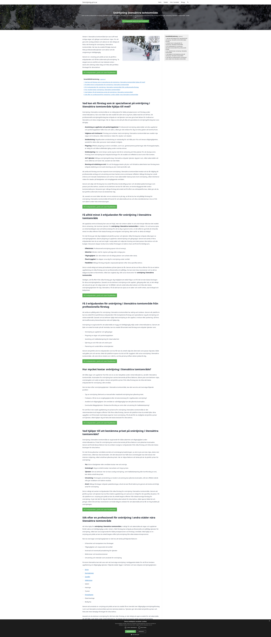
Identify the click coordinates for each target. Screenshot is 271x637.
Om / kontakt (174, 2)
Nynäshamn (89, 595)
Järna (87, 569)
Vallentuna (88, 580)
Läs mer (150, 625)
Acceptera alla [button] (130, 631)
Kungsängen (89, 573)
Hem (159, 2)
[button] (135, 634)
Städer (166, 2)
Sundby (87, 577)
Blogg (183, 2)
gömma (102, 79)
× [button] (269, 620)
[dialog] (135, 628)
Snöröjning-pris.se (89, 2)
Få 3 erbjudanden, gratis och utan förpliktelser (135, 21)
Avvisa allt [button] (141, 631)
